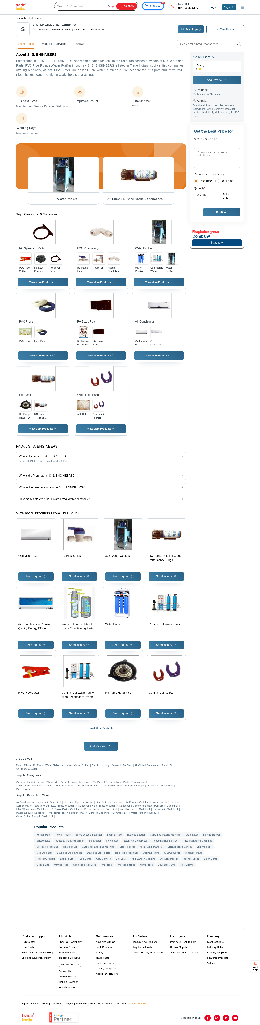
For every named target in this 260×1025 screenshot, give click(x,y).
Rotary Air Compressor (135, 840)
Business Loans (105, 963)
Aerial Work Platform (151, 846)
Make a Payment (68, 981)
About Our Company (70, 941)
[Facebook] (207, 1018)
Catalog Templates (106, 968)
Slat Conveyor (172, 852)
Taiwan (44, 1003)
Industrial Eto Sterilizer (165, 840)
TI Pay (99, 952)
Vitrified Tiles (61, 864)
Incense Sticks (191, 858)
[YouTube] (235, 1018)
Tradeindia (21, 18)
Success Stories (68, 947)
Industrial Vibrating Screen (69, 840)
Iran (124, 1003)
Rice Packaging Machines (197, 840)
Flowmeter (112, 840)
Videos (211, 963)
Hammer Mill (70, 846)
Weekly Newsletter (69, 987)
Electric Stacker (211, 834)
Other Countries (138, 1003)
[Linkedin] (217, 1018)
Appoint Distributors (107, 973)
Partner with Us (67, 976)
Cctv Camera (103, 858)
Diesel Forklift (127, 846)
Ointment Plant (193, 852)
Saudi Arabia (105, 1003)
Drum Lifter (191, 834)
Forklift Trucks (63, 834)
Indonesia (81, 1003)
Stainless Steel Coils (84, 864)
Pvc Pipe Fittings (126, 864)
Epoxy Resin (204, 846)
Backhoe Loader (136, 834)
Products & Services (53, 43)
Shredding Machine (47, 846)
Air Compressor (169, 858)
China (34, 1003)
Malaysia (68, 1003)
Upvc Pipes (146, 864)
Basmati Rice (114, 834)
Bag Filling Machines (126, 852)
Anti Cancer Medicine (143, 858)
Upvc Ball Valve (166, 864)
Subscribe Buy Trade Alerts (148, 952)
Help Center (28, 941)
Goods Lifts (42, 864)
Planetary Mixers (45, 858)
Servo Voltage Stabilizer (89, 834)
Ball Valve (121, 858)
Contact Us (65, 971)
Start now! (217, 242)
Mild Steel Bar (44, 852)
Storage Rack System (179, 846)
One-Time (206, 180)
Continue (221, 212)
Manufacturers (215, 941)
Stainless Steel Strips (98, 852)
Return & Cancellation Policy (37, 952)
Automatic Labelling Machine (98, 846)
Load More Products (101, 728)
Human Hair (43, 834)
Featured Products (217, 957)
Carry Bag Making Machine (165, 834)
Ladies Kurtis (67, 858)
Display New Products (145, 941)
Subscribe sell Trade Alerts (185, 952)
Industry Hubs (215, 947)
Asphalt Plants (151, 852)
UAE (92, 1003)
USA (117, 1003)
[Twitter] (226, 1018)
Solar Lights (210, 858)
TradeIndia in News (69, 957)
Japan (25, 1003)
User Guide (28, 947)
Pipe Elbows (186, 864)
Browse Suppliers (180, 947)
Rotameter (95, 840)
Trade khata (102, 957)
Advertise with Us (105, 941)
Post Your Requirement (183, 941)
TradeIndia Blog (67, 952)
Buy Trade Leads (142, 947)
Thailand (56, 1003)
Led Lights (85, 858)
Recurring (227, 180)
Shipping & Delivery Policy (36, 957)
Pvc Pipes (106, 864)
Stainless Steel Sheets (69, 852)
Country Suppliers (217, 952)
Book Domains (104, 947)
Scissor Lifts (43, 840)
